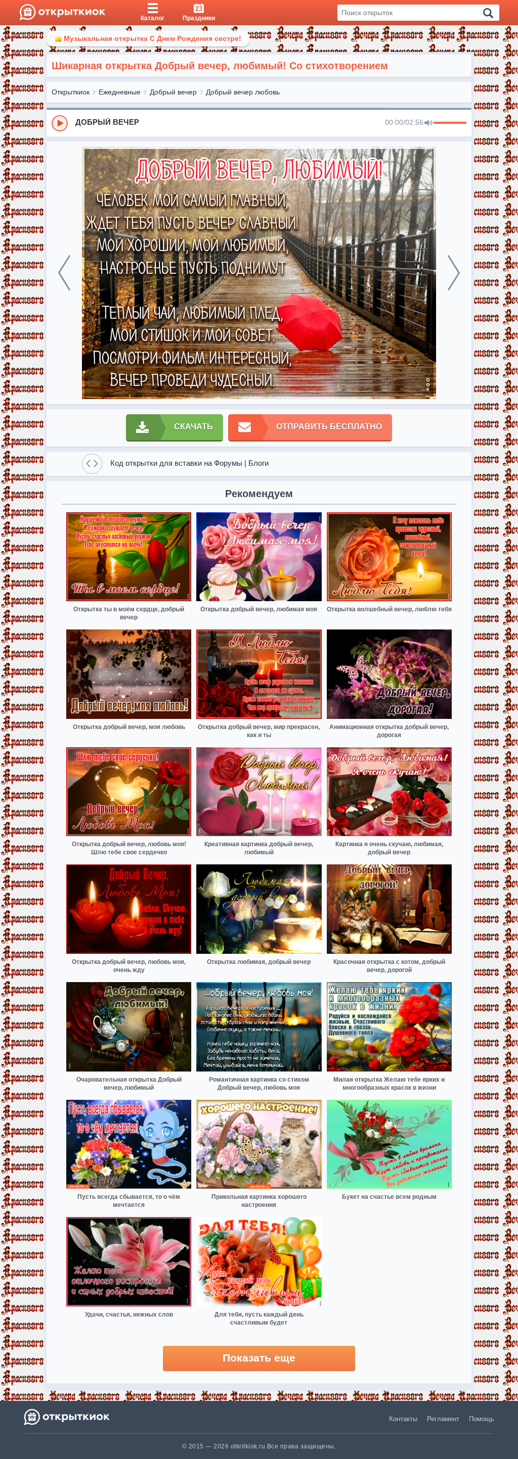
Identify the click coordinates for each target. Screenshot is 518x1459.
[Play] (60, 123)
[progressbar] (450, 123)
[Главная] (62, 12)
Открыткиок (71, 92)
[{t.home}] (67, 1417)
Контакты (403, 1419)
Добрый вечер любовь (243, 92)
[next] (454, 273)
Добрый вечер (173, 92)
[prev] (64, 273)
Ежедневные (120, 92)
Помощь (481, 1419)
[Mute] (428, 123)
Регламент (443, 1419)
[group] (259, 122)
